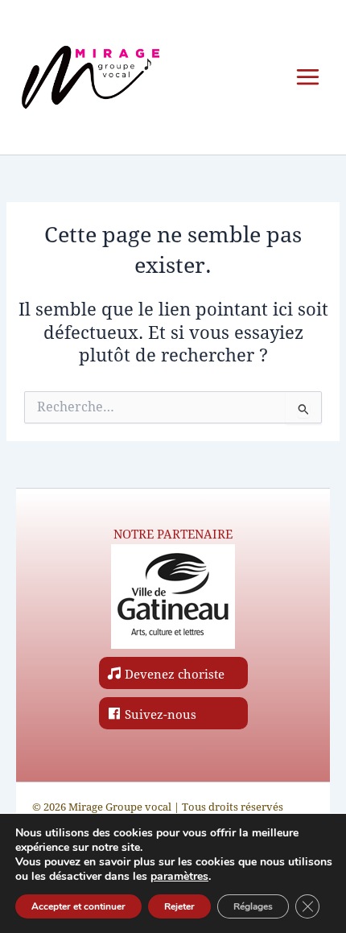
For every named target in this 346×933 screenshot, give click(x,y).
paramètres (179, 876)
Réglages (253, 906)
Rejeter (179, 906)
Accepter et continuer (78, 906)
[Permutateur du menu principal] (308, 77)
